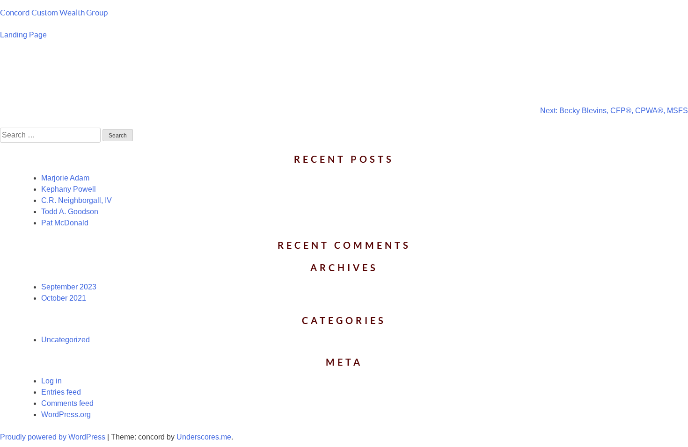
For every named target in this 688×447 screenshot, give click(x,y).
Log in (51, 381)
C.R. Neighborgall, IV (76, 200)
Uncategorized (65, 340)
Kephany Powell (68, 189)
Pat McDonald (64, 223)
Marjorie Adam (65, 178)
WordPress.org (66, 414)
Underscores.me (203, 437)
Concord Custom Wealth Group (54, 12)
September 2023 (68, 287)
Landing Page (23, 35)
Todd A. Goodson (69, 212)
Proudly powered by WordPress (53, 437)
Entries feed (61, 392)
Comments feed (67, 403)
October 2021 (63, 298)
